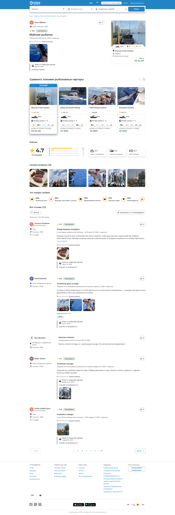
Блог (31, 473)
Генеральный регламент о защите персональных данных (113, 481)
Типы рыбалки (59, 471)
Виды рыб (58, 473)
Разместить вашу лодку (111, 3)
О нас (32, 468)
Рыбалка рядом (60, 476)
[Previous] (139, 79)
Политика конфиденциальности (112, 475)
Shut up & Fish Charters (48, 16)
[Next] (144, 79)
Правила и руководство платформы (112, 488)
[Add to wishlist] (143, 23)
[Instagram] (39, 504)
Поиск (136, 9)
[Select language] (97, 3)
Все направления (85, 476)
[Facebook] (31, 504)
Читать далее (62, 241)
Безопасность (35, 479)
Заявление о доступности (113, 492)
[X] (35, 504)
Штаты (81, 471)
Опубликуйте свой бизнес (137, 469)
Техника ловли (59, 468)
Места (81, 473)
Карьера (33, 471)
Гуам (31, 16)
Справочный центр (111, 468)
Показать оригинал (47, 41)
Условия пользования (112, 471)
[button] (114, 51)
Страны (82, 468)
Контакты (33, 476)
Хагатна (36, 16)
